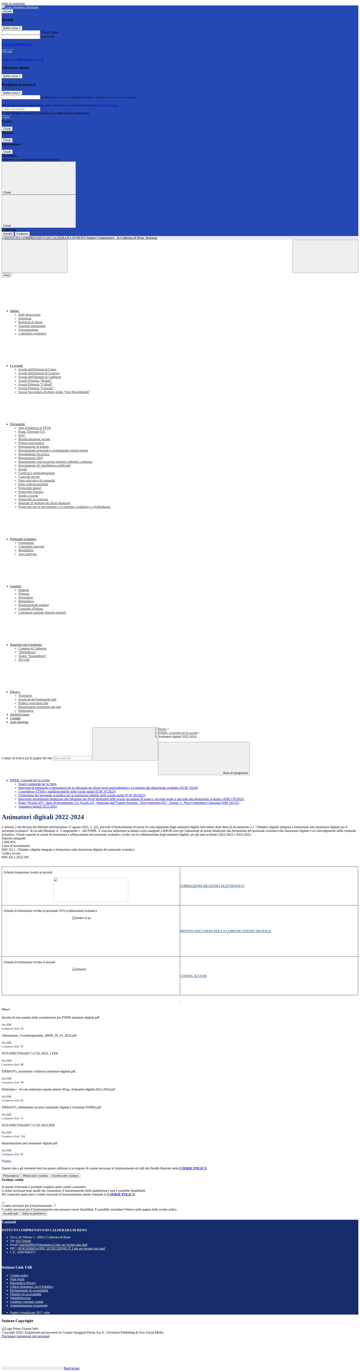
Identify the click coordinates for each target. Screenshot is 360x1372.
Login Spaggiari (108, 105)
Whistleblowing (20, 1298)
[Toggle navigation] (35, 256)
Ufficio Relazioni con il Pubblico (31, 1286)
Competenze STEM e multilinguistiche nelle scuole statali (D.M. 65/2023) (67, 791)
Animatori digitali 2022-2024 (37, 806)
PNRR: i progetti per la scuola (178, 733)
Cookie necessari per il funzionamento (27, 1205)
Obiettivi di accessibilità (25, 1294)
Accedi (7, 11)
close (6, 275)
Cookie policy (19, 1275)
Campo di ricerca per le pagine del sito (27, 758)
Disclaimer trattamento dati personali (26, 1336)
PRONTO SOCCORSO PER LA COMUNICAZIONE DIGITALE (226, 931)
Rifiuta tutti (35, 1175)
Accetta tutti (65, 1175)
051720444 (23, 1241)
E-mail (45, 97)
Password (47, 36)
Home (162, 729)
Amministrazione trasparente (29, 1305)
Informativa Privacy (23, 1283)
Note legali (17, 1279)
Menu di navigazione (235, 772)
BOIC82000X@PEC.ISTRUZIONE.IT (61, 1248)
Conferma (22, 233)
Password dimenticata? (17, 44)
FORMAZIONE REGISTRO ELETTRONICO (212, 886)
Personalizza (11, 1175)
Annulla (7, 233)
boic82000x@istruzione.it (53, 1244)
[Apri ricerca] (325, 256)
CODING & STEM (193, 976)
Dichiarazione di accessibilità (29, 1290)
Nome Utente (50, 32)
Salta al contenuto (13, 3)
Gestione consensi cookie (26, 1301)
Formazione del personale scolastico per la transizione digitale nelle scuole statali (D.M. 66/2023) (81, 795)
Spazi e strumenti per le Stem (37, 784)
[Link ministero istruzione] (20, 7)
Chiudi (7, 128)
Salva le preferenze (34, 1213)
